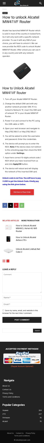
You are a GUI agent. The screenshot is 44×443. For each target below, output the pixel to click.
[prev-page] (4, 260)
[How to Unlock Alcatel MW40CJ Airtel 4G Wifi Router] (8, 227)
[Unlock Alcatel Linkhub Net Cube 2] (8, 251)
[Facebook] (4, 205)
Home (4, 9)
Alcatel (5, 13)
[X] (10, 205)
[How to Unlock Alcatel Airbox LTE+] (8, 239)
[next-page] (7, 260)
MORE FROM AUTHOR (30, 221)
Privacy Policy (7, 393)
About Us (6, 386)
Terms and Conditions (11, 397)
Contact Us (6, 389)
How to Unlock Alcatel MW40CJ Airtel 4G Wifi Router (26, 228)
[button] (4, 3)
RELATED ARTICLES (10, 221)
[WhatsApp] (21, 205)
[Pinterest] (16, 205)
